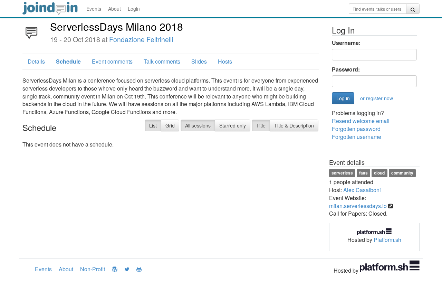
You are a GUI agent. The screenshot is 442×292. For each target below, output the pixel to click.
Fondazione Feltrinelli (141, 39)
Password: (346, 69)
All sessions (198, 125)
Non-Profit (92, 269)
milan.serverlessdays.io (358, 206)
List (153, 125)
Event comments (112, 61)
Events (93, 8)
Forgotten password (356, 129)
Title (261, 125)
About (114, 8)
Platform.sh (387, 240)
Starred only (232, 125)
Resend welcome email (361, 121)
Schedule (68, 61)
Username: (346, 43)
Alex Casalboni (362, 190)
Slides (199, 61)
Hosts (225, 61)
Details (36, 61)
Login (134, 8)
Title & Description (294, 125)
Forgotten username (356, 137)
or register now (376, 98)
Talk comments (162, 61)
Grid (170, 125)
